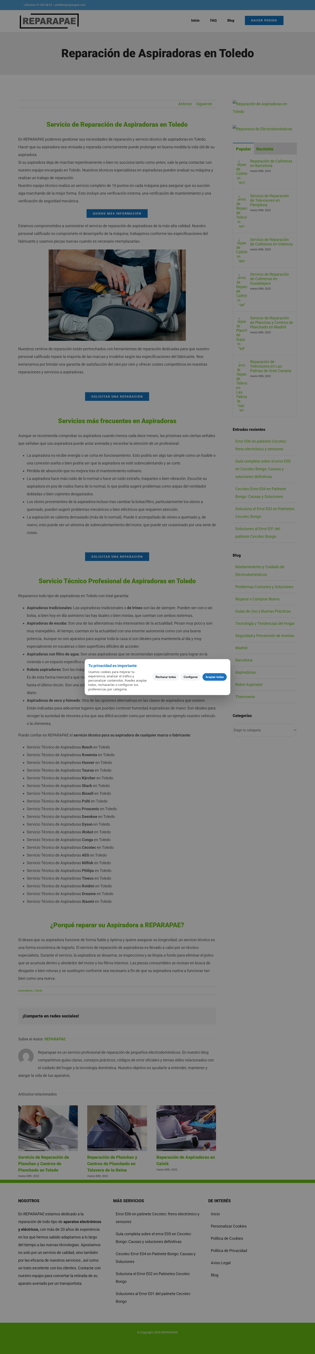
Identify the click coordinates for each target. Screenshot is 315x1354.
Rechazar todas (166, 677)
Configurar (191, 677)
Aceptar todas (215, 677)
